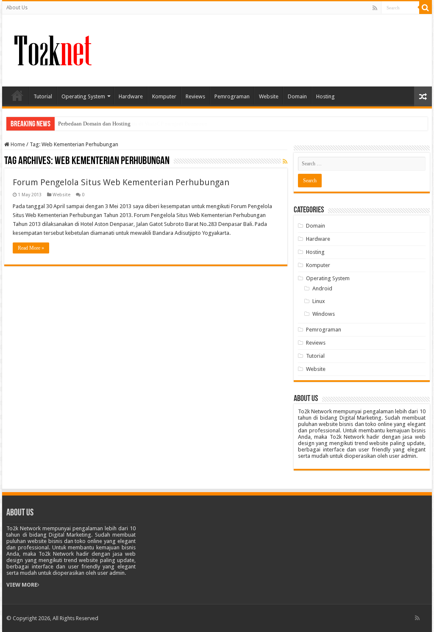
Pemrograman (232, 96)
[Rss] (375, 8)
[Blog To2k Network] (51, 49)
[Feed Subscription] (285, 161)
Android (322, 288)
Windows (323, 314)
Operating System (83, 96)
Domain (297, 96)
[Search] (425, 7)
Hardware (131, 96)
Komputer (164, 96)
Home (17, 95)
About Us (17, 8)
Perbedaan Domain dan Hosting (94, 123)
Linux (318, 301)
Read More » (31, 248)
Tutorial (42, 96)
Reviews (195, 96)
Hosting (325, 96)
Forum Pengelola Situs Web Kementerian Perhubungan (121, 182)
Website (268, 96)
